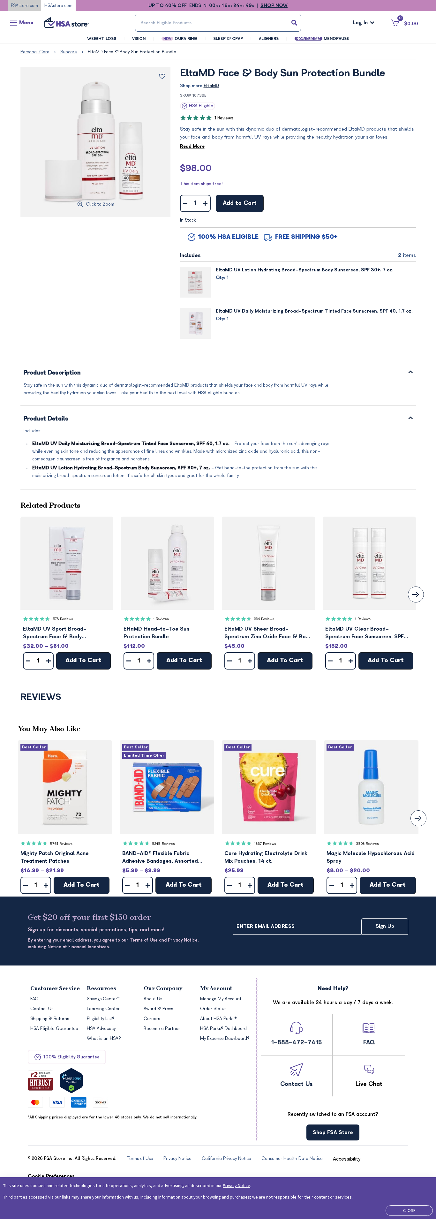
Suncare (68, 52)
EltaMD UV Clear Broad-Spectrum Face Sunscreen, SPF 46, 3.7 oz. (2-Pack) (364, 633)
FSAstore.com (24, 5)
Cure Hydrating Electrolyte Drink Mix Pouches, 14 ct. (265, 857)
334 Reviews (264, 619)
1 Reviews (223, 118)
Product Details (46, 419)
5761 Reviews (61, 844)
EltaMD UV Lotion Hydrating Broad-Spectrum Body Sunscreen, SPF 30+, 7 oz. (305, 270)
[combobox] (218, 23)
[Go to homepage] (66, 22)
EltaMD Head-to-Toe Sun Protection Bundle (156, 633)
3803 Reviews (367, 844)
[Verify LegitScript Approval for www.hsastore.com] (71, 1080)
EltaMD (211, 85)
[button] (67, 563)
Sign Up (385, 926)
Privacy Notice (236, 1185)
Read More (192, 146)
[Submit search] (294, 23)
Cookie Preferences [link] (51, 1176)
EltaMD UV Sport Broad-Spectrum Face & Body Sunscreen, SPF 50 (54, 633)
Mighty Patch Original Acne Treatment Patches (54, 857)
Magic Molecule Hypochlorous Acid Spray (371, 857)
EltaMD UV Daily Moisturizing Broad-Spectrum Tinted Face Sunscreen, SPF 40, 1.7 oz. (314, 311)
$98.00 (196, 168)
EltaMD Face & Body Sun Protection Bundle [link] (132, 52)
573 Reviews (63, 619)
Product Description (52, 373)
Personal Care (34, 52)
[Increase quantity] (205, 203)
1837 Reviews (265, 844)
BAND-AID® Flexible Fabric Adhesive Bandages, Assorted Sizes (160, 858)
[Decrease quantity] (185, 203)
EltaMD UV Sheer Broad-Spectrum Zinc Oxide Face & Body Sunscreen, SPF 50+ (268, 633)
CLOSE (409, 1210)
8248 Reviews (163, 844)
